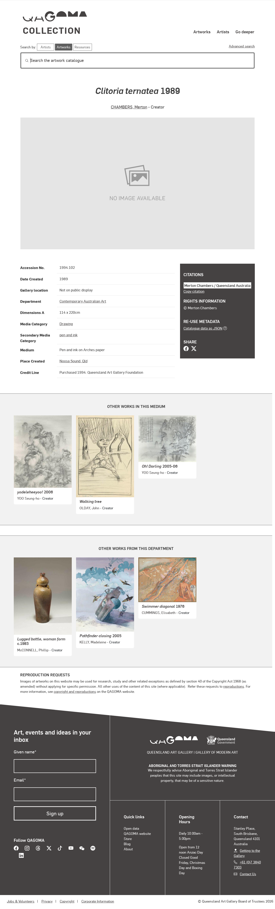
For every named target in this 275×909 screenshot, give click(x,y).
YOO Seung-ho (28, 498)
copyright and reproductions (75, 691)
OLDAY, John (89, 508)
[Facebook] (186, 349)
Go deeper (244, 31)
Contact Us (248, 874)
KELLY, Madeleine (92, 642)
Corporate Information (97, 901)
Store (128, 838)
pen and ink (69, 334)
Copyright (67, 901)
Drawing (66, 323)
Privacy (47, 901)
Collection (52, 30)
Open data (131, 828)
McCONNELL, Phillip (33, 650)
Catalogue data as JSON (202, 328)
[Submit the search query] (23, 60)
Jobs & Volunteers (20, 901)
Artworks (202, 31)
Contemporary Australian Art (83, 301)
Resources (82, 47)
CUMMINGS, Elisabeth (159, 612)
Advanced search (242, 46)
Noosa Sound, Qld (73, 360)
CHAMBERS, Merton (129, 107)
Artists (223, 31)
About (128, 849)
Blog (127, 844)
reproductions (233, 686)
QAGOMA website (137, 833)
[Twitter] (193, 349)
